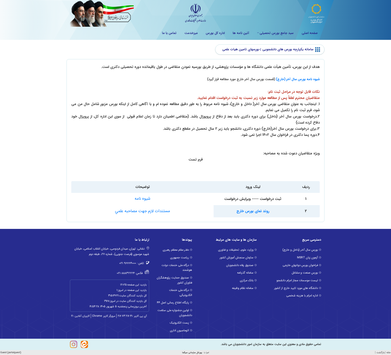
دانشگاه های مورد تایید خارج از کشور (296, 288)
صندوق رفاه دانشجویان (239, 265)
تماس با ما (169, 33)
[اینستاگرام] (73, 344)
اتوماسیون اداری (179, 330)
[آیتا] (84, 344)
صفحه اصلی (310, 33)
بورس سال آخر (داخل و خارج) (300, 250)
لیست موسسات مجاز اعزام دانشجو (297, 280)
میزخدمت (191, 33)
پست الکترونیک (179, 323)
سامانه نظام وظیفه (242, 288)
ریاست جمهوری (179, 257)
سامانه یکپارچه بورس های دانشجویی (287, 49)
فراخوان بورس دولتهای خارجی (300, 265)
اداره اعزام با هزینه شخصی (302, 295)
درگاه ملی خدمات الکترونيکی (180, 292)
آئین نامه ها (241, 33)
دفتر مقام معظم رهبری (176, 250)
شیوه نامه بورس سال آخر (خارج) (298, 79)
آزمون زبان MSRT (307, 257)
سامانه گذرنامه (245, 273)
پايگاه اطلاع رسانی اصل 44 (173, 302)
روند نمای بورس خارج (252, 211)
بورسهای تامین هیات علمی (240, 49)
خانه (388, 353)
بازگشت (380, 353)
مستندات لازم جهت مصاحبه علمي (142, 211)
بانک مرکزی (246, 280)
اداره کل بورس (215, 33)
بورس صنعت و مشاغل (305, 273)
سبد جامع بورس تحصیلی (276, 33)
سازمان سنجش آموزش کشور (236, 257)
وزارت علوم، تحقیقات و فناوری (235, 250)
